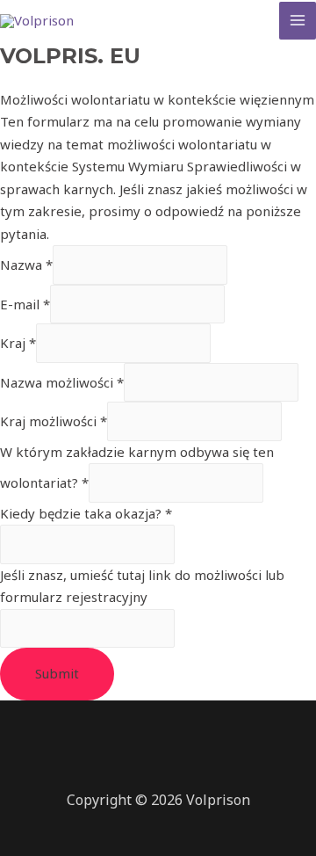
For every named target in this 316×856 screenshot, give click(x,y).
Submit (57, 673)
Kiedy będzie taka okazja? (86, 513)
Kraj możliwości (53, 421)
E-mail (25, 304)
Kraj (18, 343)
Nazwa (26, 264)
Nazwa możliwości (62, 382)
